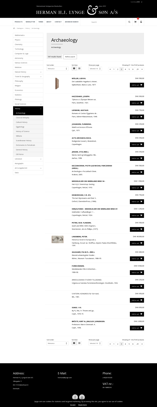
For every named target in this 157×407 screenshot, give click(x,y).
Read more (82, 405)
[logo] (78, 11)
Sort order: (50, 65)
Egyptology (20, 127)
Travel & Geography (22, 76)
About (48, 22)
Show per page (94, 65)
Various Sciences (21, 63)
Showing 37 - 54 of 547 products (133, 65)
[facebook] (75, 397)
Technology (19, 49)
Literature (18, 159)
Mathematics (20, 35)
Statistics (18, 95)
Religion (18, 86)
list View (74, 65)
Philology (18, 99)
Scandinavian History (23, 140)
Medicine (18, 67)
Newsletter (30, 22)
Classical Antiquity (22, 117)
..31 (137, 69)
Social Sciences (20, 104)
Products (18, 22)
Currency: (135, 2)
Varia (17, 172)
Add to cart (135, 85)
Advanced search (71, 22)
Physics (17, 40)
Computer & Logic (22, 53)
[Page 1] (110, 69)
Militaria (19, 136)
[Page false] (142, 69)
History (27, 28)
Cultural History (21, 122)
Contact (58, 22)
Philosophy (19, 81)
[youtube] (82, 397)
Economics (19, 90)
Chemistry (18, 44)
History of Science (22, 131)
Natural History (20, 72)
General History (21, 150)
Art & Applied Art (21, 168)
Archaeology (20, 113)
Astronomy (19, 58)
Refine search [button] (70, 57)
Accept (73, 405)
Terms (40, 22)
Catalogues (20, 28)
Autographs (19, 163)
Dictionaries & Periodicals (25, 145)
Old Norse (20, 154)
